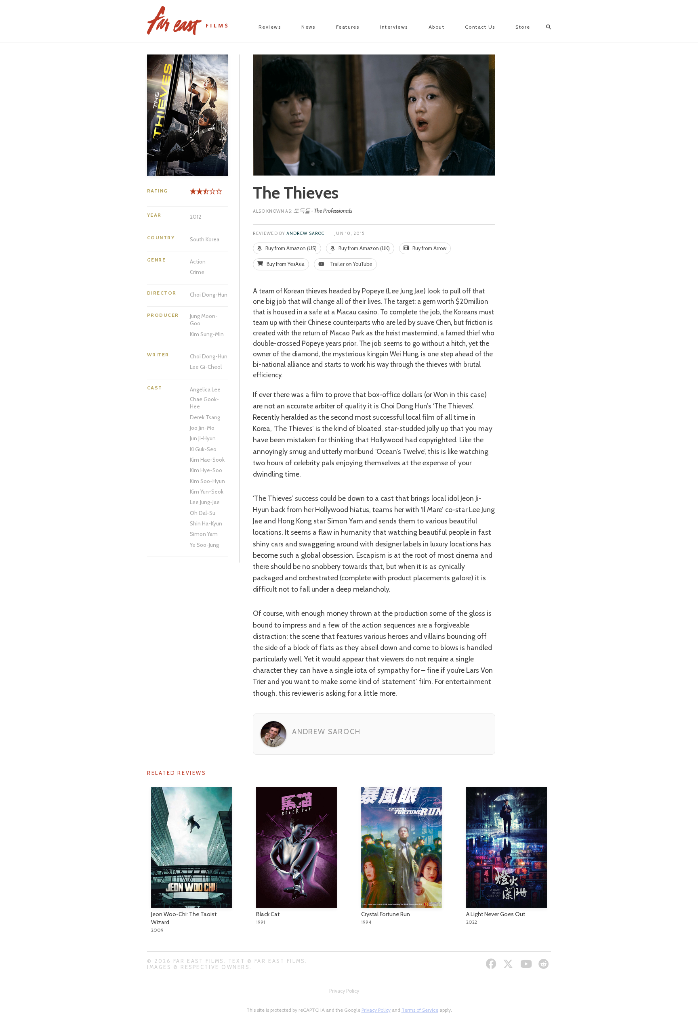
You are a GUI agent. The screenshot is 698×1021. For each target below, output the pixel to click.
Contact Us (480, 27)
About (436, 27)
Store (522, 27)
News (308, 27)
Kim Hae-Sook (207, 459)
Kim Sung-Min (207, 334)
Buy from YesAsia (285, 264)
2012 (195, 216)
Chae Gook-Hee (204, 403)
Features (348, 27)
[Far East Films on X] (509, 964)
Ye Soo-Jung (204, 545)
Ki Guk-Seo (203, 449)
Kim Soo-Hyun (207, 481)
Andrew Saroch (307, 233)
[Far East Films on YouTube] (527, 964)
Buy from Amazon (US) (290, 248)
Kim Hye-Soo (206, 470)
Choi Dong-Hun (208, 294)
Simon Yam (204, 534)
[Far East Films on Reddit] (544, 964)
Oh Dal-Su (202, 513)
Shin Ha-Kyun (206, 523)
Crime (197, 272)
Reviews (270, 27)
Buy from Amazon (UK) (363, 248)
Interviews (394, 27)
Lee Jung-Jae (205, 502)
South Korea (204, 239)
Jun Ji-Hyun (203, 438)
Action (198, 261)
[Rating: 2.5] (198, 194)
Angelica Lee (205, 389)
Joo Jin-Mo (202, 428)
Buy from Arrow (428, 248)
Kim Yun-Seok (206, 491)
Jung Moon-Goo (204, 319)
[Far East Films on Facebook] (492, 964)
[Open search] (541, 27)
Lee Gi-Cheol (206, 367)
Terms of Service (420, 1010)
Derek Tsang (205, 417)
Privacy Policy (344, 991)
